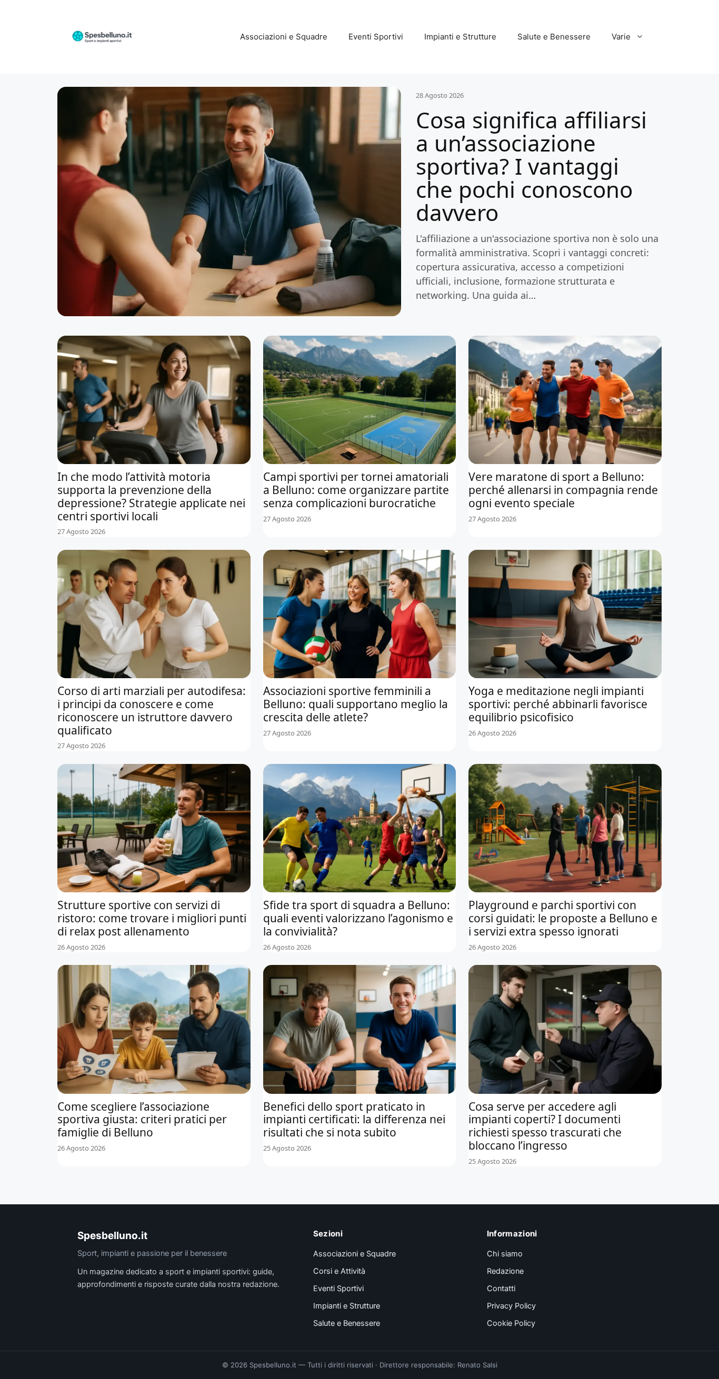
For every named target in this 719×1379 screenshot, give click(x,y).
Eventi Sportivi (375, 37)
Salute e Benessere (554, 37)
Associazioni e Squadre (283, 37)
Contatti (501, 1288)
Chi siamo (505, 1254)
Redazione (505, 1271)
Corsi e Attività (339, 1271)
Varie (621, 37)
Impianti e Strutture (460, 37)
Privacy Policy (511, 1306)
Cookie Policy (511, 1323)
